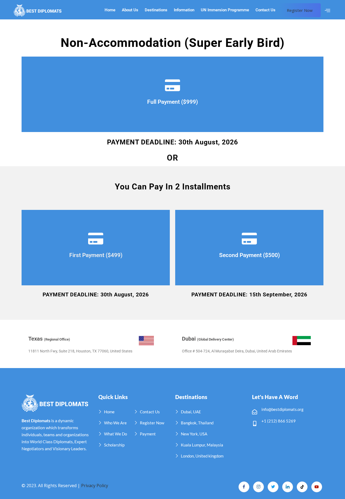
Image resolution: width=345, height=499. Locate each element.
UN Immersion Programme (225, 10)
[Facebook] (244, 486)
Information (184, 10)
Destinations (156, 10)
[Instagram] (258, 486)
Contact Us (265, 10)
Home (110, 10)
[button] (327, 10)
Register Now (300, 10)
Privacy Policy (94, 485)
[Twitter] (273, 486)
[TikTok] (302, 486)
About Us (130, 10)
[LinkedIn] (287, 486)
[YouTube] (316, 486)
